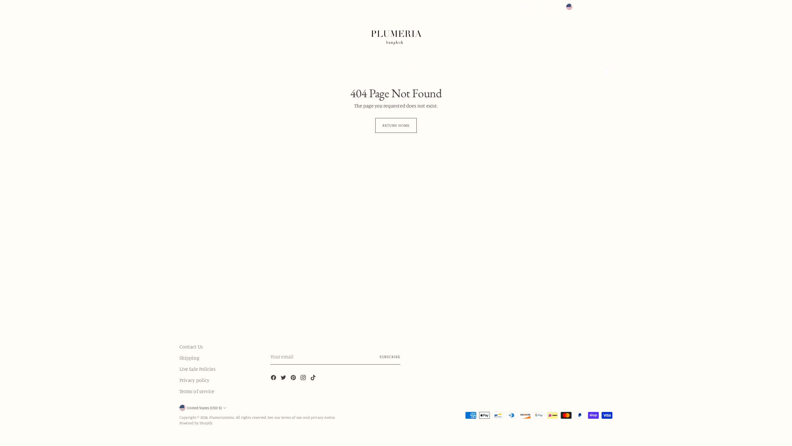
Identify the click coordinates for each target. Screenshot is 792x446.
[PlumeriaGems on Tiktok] (557, 7)
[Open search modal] (183, 68)
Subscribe (390, 356)
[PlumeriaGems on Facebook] (525, 7)
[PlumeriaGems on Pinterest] (541, 7)
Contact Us (191, 346)
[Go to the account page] (596, 68)
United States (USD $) (591, 6)
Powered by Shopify (196, 423)
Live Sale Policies (197, 369)
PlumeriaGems (221, 417)
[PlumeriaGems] (396, 34)
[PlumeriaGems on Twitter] (533, 7)
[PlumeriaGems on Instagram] (549, 7)
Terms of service (196, 391)
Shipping (189, 358)
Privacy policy (194, 380)
